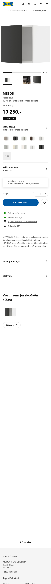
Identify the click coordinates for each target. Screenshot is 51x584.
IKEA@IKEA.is (8, 564)
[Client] (29, 4)
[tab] (25, 261)
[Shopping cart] (41, 4)
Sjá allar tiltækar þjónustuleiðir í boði (22, 222)
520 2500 (7, 567)
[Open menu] (47, 4)
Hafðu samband (10, 571)
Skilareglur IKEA (14, 226)
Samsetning (8, 105)
